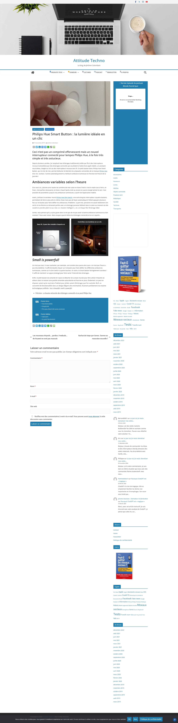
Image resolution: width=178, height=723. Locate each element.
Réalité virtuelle (128, 316)
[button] (63, 72)
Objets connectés (38, 129)
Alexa (117, 301)
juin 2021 (116, 347)
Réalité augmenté (118, 316)
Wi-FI (135, 329)
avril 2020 (116, 381)
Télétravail (116, 329)
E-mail (33, 396)
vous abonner (93, 416)
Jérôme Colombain (52, 143)
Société (115, 202)
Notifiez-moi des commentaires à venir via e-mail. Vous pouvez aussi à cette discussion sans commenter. (67, 418)
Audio (115, 178)
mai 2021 (116, 351)
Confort (124, 304)
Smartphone (136, 320)
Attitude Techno (89, 60)
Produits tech (50, 129)
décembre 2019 (118, 395)
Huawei (130, 311)
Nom (33, 386)
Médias (115, 188)
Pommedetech (123, 479)
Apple (122, 300)
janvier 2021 (117, 357)
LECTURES (87, 72)
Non (135, 719)
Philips (120, 313)
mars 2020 (117, 385)
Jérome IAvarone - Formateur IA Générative (133, 499)
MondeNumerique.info (130, 162)
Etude (128, 307)
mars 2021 (117, 354)
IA (133, 311)
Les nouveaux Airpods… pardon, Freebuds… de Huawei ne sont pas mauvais (50, 337)
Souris (115, 325)
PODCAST (99, 72)
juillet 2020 (117, 371)
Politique (130, 313)
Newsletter (111, 72)
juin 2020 (116, 374)
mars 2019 (117, 412)
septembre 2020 (119, 368)
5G (114, 301)
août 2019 (116, 409)
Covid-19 (130, 304)
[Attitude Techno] (89, 5)
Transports (117, 209)
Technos (116, 205)
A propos (125, 72)
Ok (129, 719)
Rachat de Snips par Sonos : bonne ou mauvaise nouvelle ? (93, 337)
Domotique (138, 304)
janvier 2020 (117, 392)
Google (125, 311)
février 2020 (117, 388)
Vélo (131, 329)
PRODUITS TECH (56, 72)
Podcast (125, 313)
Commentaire (36, 358)
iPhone (115, 313)
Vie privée (122, 329)
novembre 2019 (118, 398)
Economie (123, 307)
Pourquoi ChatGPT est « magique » (133, 501)
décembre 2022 (118, 340)
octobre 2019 (117, 402)
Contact (116, 530)
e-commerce (116, 307)
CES (114, 304)
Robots (136, 314)
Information (138, 311)
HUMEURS (73, 72)
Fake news (117, 310)
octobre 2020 (117, 364)
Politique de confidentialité (122, 540)
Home (115, 533)
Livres (115, 185)
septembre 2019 (119, 405)
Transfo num (136, 325)
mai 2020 (116, 378)
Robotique (117, 198)
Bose (144, 301)
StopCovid (120, 325)
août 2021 (116, 344)
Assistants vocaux (136, 301)
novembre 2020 (118, 361)
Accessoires (117, 175)
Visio (127, 329)
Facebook (135, 307)
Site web (33, 406)
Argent (127, 301)
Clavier (119, 304)
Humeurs (116, 181)
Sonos (142, 320)
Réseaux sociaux (122, 319)
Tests (127, 324)
